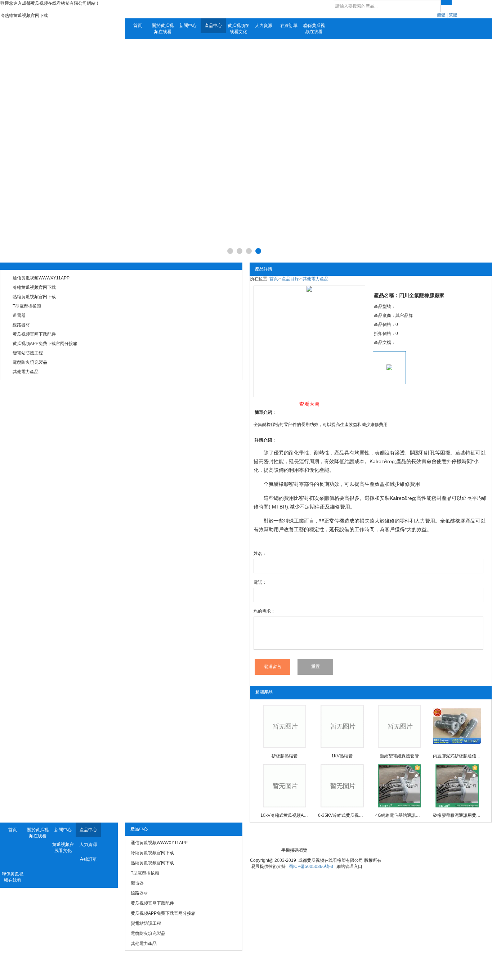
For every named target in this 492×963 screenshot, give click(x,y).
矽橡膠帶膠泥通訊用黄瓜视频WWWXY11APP (457, 815)
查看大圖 (309, 404)
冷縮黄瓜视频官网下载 (34, 287)
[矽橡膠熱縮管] (284, 726)
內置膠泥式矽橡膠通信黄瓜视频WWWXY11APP (457, 755)
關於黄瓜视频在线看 (163, 28)
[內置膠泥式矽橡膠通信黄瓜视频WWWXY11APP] (457, 726)
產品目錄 (290, 278)
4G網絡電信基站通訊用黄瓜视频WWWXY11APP (399, 815)
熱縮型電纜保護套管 (399, 755)
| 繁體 (452, 15)
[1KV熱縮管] (342, 726)
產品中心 (213, 25)
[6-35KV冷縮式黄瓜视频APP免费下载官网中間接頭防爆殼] (342, 785)
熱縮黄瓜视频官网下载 (34, 296)
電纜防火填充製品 (30, 362)
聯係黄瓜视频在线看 (314, 28)
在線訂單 (289, 25)
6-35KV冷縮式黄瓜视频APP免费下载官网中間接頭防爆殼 (342, 815)
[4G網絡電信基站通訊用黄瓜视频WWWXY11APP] (399, 785)
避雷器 (19, 315)
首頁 (137, 25)
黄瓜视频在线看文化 (238, 28)
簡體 (441, 15)
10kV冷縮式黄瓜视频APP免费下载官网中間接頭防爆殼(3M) (284, 815)
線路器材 (21, 324)
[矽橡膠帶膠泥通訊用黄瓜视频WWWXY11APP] (457, 785)
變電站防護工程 (28, 352)
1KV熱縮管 (342, 755)
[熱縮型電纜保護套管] (399, 726)
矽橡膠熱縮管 (285, 755)
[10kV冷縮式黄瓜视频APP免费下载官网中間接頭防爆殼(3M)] (284, 785)
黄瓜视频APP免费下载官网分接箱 (45, 343)
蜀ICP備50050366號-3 (311, 866)
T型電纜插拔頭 (27, 306)
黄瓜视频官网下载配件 (34, 334)
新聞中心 (188, 25)
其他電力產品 (26, 371)
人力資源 (263, 25)
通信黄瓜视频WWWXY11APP (41, 278)
